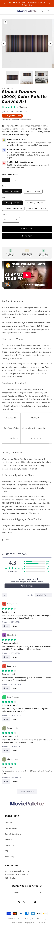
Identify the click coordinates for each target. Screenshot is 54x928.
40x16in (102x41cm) (13, 208)
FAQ (7, 851)
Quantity (5, 214)
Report (15, 626)
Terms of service (16, 922)
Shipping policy (30, 922)
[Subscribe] (40, 893)
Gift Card (8, 822)
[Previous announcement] (4, 3)
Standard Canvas (12, 191)
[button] (5, 11)
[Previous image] (3, 43)
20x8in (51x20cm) (12, 203)
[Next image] (50, 43)
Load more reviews (27, 792)
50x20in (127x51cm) (37, 208)
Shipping (14, 119)
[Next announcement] (49, 3)
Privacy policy (41, 919)
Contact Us (9, 845)
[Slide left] (3, 78)
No (15, 180)
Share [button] (7, 540)
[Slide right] (51, 78)
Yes (6, 180)
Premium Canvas (33, 191)
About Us (9, 839)
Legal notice (41, 922)
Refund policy (30, 919)
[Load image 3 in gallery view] (41, 77)
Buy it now (27, 236)
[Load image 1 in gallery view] (12, 77)
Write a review (26, 586)
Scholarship (10, 856)
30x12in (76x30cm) (35, 203)
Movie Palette (18, 919)
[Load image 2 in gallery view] (27, 77)
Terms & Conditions (13, 834)
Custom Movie (11, 828)
